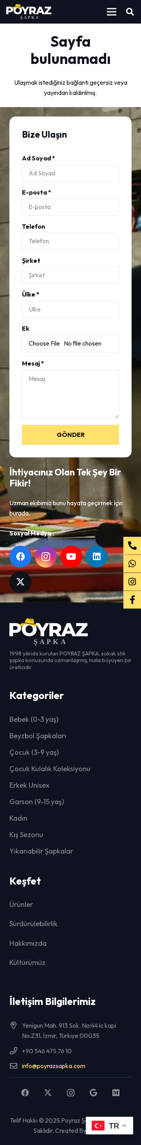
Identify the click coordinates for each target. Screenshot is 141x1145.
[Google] (93, 1093)
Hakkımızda (28, 943)
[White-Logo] (28, 12)
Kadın (18, 818)
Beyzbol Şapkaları (37, 735)
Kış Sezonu (26, 834)
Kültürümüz (27, 962)
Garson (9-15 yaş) (36, 801)
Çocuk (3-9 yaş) (34, 752)
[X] (20, 582)
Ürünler (21, 904)
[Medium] (116, 1093)
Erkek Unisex (29, 785)
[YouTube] (71, 557)
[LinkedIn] (97, 557)
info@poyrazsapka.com (53, 1066)
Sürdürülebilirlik (33, 923)
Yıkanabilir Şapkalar (41, 851)
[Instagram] (46, 557)
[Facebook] (20, 557)
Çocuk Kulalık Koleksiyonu (49, 768)
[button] (111, 12)
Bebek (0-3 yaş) (33, 719)
